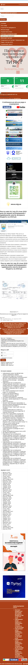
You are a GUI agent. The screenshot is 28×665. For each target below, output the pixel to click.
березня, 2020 (7, 473)
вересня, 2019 (7, 481)
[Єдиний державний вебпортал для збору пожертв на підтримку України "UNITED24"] (14, 167)
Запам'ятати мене (7, 358)
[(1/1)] (14, 290)
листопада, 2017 (8, 511)
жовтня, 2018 (7, 496)
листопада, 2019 (8, 479)
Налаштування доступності (9, 12)
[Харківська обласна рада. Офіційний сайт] (14, 128)
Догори (25, 663)
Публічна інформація (7, 36)
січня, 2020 (6, 476)
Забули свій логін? (6, 363)
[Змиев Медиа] (14, 135)
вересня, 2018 (7, 498)
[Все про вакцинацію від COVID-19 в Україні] (14, 148)
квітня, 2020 (6, 472)
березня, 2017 (7, 522)
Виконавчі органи (6, 38)
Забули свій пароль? (7, 365)
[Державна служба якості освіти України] (14, 152)
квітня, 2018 (6, 504)
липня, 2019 (6, 484)
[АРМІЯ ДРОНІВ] (14, 176)
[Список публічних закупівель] (14, 158)
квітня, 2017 (6, 521)
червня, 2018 (7, 502)
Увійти (3, 360)
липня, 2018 (6, 500)
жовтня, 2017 (7, 512)
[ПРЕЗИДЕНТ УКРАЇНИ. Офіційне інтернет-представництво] (14, 117)
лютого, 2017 (7, 523)
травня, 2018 (7, 503)
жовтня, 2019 (7, 480)
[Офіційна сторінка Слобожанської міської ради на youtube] (21, 107)
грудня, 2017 (7, 510)
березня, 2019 (7, 490)
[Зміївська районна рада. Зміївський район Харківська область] (14, 132)
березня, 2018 (7, 506)
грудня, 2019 (7, 477)
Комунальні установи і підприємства (12, 40)
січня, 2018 (6, 508)
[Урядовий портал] (14, 124)
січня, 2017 (6, 525)
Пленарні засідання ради (9, 34)
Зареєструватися (6, 362)
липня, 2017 (6, 517)
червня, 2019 (7, 486)
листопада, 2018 (8, 495)
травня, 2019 (7, 487)
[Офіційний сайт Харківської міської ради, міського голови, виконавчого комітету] (14, 111)
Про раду (4, 25)
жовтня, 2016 (7, 529)
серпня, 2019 (7, 483)
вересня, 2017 (7, 514)
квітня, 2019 (6, 488)
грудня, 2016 (7, 526)
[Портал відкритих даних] (14, 144)
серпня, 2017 (7, 515)
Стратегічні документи (8, 27)
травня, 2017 (7, 519)
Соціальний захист (7, 44)
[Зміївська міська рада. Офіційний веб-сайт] (14, 114)
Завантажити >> (14, 311)
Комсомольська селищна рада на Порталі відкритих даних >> (14, 314)
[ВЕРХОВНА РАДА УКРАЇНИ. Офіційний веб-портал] (14, 121)
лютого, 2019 (7, 491)
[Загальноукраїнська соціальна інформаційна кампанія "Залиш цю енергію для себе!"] (14, 204)
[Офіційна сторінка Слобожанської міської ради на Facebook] (7, 107)
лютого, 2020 (7, 475)
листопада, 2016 (8, 527)
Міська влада (5, 29)
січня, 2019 (6, 492)
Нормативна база (6, 31)
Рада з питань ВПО (7, 42)
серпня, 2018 (7, 499)
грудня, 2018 (7, 494)
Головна (3, 23)
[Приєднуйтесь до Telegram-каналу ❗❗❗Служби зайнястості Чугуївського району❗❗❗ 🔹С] (14, 190)
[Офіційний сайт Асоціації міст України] (14, 139)
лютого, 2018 (7, 507)
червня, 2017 (7, 518)
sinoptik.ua (17, 98)
